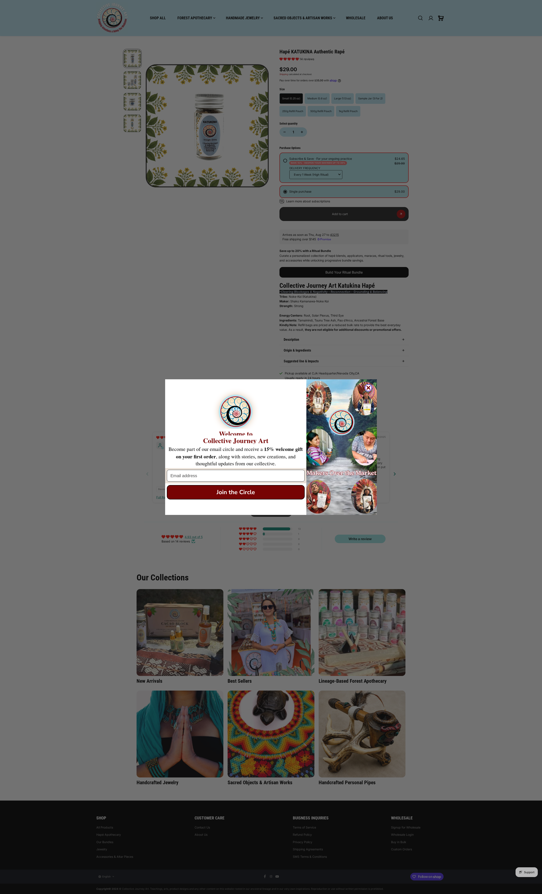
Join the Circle (236, 492)
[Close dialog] (368, 387)
